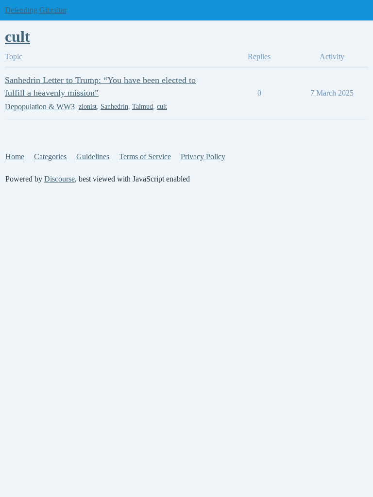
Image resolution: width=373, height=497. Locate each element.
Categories (50, 156)
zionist (88, 106)
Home (14, 156)
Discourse (59, 179)
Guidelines (92, 156)
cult (162, 106)
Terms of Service (145, 156)
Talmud (142, 106)
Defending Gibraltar (36, 10)
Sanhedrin (114, 106)
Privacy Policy (203, 156)
